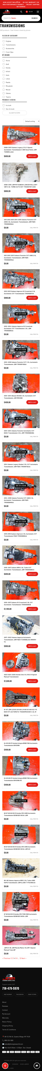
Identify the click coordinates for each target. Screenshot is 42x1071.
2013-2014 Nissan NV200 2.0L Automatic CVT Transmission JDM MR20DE (20, 397)
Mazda (8, 82)
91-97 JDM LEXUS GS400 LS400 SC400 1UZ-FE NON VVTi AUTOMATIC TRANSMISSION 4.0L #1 (20, 711)
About (4, 1002)
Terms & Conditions (9, 1029)
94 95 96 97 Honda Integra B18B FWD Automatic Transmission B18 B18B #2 (21, 779)
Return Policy (6, 1022)
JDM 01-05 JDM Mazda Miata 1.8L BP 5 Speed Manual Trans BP (19, 949)
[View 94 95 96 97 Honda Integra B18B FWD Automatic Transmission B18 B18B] (21, 730)
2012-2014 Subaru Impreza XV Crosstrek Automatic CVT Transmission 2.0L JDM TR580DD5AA (18, 328)
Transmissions (11, 45)
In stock (8, 105)
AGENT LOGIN (9, 1068)
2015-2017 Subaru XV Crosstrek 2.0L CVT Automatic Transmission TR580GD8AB (18, 603)
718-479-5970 (10, 988)
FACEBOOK (20, 994)
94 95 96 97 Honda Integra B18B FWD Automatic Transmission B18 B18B (21, 744)
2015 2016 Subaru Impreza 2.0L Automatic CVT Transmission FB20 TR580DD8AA (20, 535)
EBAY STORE (32, 994)
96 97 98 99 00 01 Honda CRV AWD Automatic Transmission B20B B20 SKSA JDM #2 (20, 848)
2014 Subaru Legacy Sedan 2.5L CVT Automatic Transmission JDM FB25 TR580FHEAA (21, 465)
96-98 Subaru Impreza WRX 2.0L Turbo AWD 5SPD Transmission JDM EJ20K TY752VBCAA (19, 881)
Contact (5, 1010)
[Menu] (37, 12)
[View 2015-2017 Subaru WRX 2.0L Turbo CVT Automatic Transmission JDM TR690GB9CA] (21, 555)
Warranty (5, 1018)
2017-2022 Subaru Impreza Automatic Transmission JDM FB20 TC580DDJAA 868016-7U (20, 639)
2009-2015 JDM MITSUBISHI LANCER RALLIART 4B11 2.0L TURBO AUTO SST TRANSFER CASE (20, 186)
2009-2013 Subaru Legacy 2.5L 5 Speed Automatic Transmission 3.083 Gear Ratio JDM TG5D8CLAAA (20, 149)
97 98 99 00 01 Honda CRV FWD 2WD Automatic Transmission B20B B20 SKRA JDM (20, 915)
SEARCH (35, 18)
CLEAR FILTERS (14, 113)
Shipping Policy (7, 1026)
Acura (8, 60)
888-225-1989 (8, 1040)
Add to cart (32, 156)
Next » (23, 958)
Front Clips (9, 52)
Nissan (8, 90)
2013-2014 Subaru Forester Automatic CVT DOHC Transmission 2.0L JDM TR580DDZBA (19, 432)
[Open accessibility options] (5, 1066)
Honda (8, 68)
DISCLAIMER (24, 1064)
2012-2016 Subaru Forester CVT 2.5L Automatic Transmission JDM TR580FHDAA (21, 363)
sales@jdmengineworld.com (13, 1044)
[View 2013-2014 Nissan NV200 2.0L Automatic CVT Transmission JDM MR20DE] (21, 383)
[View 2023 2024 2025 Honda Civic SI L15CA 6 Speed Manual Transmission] (21, 662)
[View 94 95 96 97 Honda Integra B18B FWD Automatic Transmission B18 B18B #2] (21, 765)
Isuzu (7, 75)
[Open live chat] (37, 1066)
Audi (7, 64)
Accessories (10, 48)
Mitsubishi (9, 86)
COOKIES (15, 1064)
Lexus (8, 79)
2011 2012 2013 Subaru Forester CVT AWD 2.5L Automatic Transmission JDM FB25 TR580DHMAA (20, 257)
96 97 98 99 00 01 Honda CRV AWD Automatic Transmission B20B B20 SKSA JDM (20, 814)
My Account (6, 1014)
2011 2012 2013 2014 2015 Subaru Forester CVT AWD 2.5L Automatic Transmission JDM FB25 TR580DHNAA (20, 222)
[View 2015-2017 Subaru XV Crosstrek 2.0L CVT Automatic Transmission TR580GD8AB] (21, 590)
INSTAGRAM (8, 994)
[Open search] (21, 12)
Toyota (8, 97)
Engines (8, 41)
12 (20, 958)
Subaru (8, 93)
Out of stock (10, 109)
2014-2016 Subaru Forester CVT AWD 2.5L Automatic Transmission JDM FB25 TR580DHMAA (18, 500)
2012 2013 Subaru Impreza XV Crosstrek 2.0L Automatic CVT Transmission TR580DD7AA (19, 292)
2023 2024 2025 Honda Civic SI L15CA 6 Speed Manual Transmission (20, 676)
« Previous (6, 958)
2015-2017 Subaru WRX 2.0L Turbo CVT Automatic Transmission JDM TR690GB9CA (19, 569)
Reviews (5, 1006)
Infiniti (8, 71)
